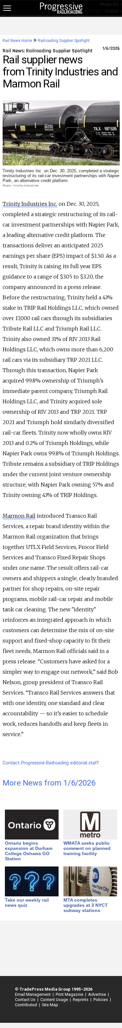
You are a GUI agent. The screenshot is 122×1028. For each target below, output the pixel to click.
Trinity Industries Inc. (30, 204)
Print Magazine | (70, 994)
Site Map (50, 1004)
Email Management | (33, 994)
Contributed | (26, 1004)
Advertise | (97, 994)
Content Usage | (54, 999)
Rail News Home (17, 40)
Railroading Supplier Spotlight (64, 40)
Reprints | (81, 999)
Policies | (101, 999)
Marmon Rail (19, 516)
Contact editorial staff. (51, 763)
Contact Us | (25, 999)
